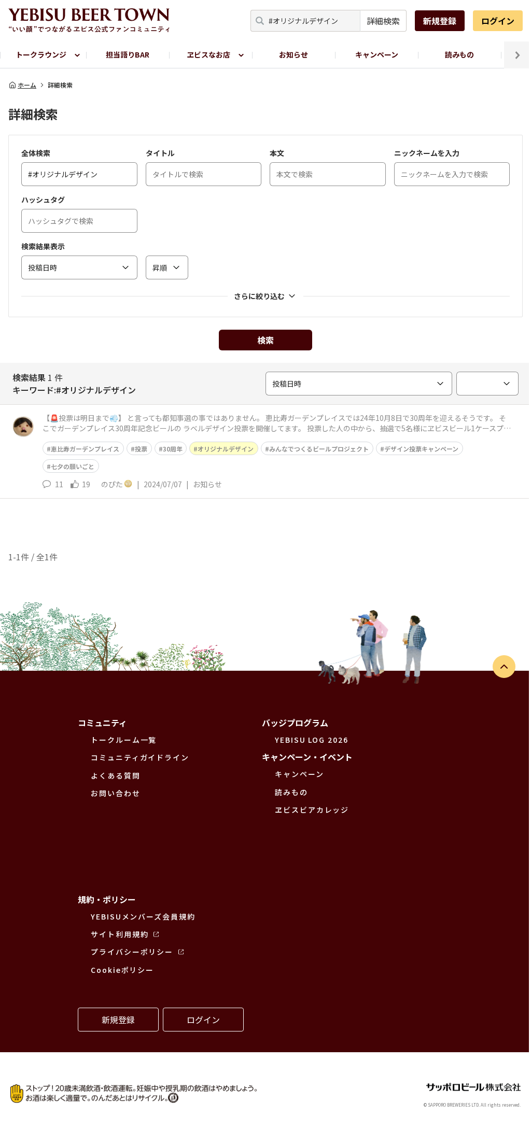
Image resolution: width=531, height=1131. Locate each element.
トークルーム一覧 (124, 739)
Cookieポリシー (122, 970)
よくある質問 (116, 775)
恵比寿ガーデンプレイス (85, 448)
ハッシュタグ (43, 199)
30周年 (173, 448)
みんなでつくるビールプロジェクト (319, 448)
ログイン (497, 21)
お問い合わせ (116, 793)
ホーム (27, 85)
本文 (277, 153)
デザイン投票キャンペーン (421, 448)
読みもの (459, 54)
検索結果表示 (43, 246)
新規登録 (439, 21)
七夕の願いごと (72, 466)
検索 (265, 340)
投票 (141, 448)
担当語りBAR (127, 54)
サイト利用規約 (119, 934)
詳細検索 (383, 21)
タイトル (160, 153)
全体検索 (35, 153)
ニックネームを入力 (426, 153)
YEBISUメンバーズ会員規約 (143, 916)
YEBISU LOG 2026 (311, 739)
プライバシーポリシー (132, 951)
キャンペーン (376, 54)
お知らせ (293, 54)
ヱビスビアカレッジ (312, 809)
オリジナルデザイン (226, 448)
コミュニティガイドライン (140, 757)
